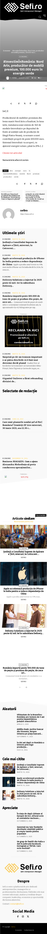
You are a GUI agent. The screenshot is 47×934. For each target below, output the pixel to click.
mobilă (22, 174)
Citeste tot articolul (12, 153)
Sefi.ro (13, 927)
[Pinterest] (30, 103)
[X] (24, 103)
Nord (29, 174)
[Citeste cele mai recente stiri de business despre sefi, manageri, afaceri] (23, 7)
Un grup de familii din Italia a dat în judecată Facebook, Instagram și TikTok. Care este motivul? (30, 844)
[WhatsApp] (36, 103)
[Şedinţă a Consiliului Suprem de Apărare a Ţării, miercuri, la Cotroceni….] (23, 537)
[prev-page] (20, 687)
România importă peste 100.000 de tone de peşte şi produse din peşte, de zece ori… (22, 299)
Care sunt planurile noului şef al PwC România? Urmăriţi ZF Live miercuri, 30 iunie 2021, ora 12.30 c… (22, 425)
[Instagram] (23, 916)
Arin (11, 171)
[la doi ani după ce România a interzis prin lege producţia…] (9, 746)
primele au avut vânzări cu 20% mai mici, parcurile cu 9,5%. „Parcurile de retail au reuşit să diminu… (35, 197)
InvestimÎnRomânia (10, 174)
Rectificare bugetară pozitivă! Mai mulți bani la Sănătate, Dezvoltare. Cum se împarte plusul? (11, 196)
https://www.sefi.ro (27, 214)
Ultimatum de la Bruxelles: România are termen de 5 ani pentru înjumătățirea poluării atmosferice (30, 718)
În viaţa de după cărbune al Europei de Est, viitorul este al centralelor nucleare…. (30, 815)
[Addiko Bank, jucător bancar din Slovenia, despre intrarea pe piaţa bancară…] (9, 733)
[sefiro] (8, 78)
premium (36, 174)
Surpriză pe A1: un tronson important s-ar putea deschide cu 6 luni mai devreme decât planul (22, 360)
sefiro (14, 78)
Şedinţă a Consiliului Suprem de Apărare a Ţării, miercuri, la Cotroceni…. (20, 245)
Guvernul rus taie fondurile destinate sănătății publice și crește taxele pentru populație (30, 830)
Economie (6, 51)
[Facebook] (18, 103)
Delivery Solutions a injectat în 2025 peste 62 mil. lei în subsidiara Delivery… (22, 283)
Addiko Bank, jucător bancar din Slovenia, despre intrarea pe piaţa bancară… (30, 731)
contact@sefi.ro (17, 904)
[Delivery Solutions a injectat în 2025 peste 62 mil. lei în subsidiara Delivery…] (23, 616)
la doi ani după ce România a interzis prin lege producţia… (30, 744)
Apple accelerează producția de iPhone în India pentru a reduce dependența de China (23, 261)
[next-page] (26, 687)
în (29, 171)
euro (25, 171)
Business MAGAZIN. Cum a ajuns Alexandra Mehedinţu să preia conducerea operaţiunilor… (20, 464)
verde (16, 177)
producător (7, 177)
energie (18, 171)
